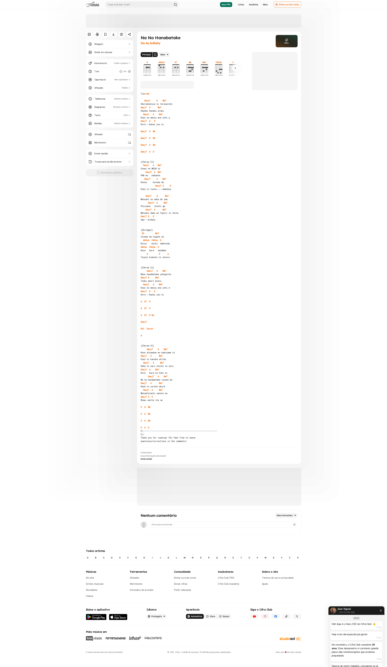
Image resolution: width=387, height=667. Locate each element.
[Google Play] (96, 617)
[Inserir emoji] (294, 524)
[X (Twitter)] (297, 616)
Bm (147, 94)
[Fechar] (380, 610)
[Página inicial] (92, 4)
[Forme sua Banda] (115, 638)
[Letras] (135, 638)
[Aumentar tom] (129, 71)
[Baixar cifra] (113, 34)
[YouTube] (254, 616)
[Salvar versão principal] (155, 54)
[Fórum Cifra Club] (94, 638)
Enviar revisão (146, 459)
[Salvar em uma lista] (105, 34)
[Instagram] (265, 616)
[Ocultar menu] (89, 34)
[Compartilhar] (129, 34)
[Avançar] (235, 68)
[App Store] (118, 617)
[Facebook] (276, 616)
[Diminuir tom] (120, 71)
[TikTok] (286, 616)
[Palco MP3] (153, 638)
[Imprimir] (97, 34)
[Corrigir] (121, 34)
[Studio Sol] (290, 638)
